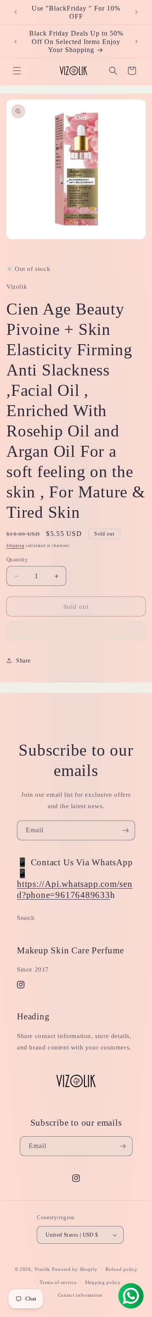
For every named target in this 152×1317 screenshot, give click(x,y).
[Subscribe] (125, 830)
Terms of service (58, 1282)
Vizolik (42, 1269)
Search (26, 918)
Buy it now (76, 630)
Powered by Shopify (75, 1269)
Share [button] (23, 660)
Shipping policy (103, 1282)
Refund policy (121, 1269)
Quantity (17, 559)
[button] (17, 70)
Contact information (80, 1295)
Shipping (15, 545)
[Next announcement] (136, 12)
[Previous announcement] (15, 12)
